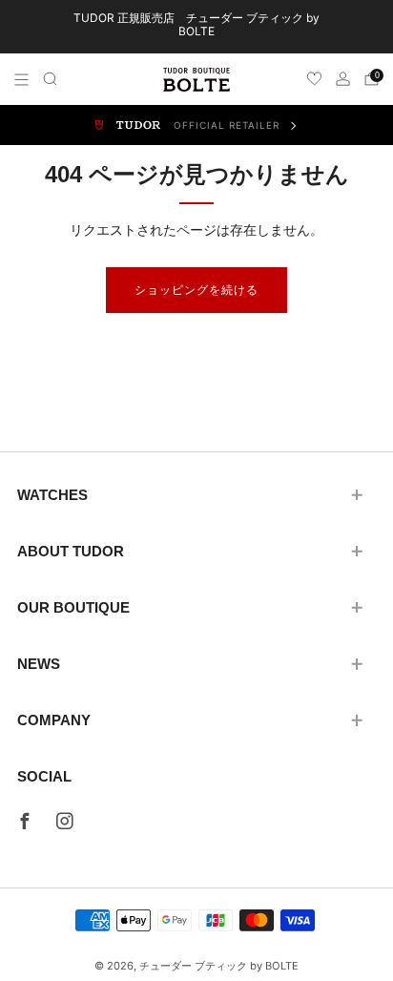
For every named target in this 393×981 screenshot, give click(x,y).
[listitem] (197, 26)
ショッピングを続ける (196, 289)
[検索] (50, 79)
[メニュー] (21, 80)
